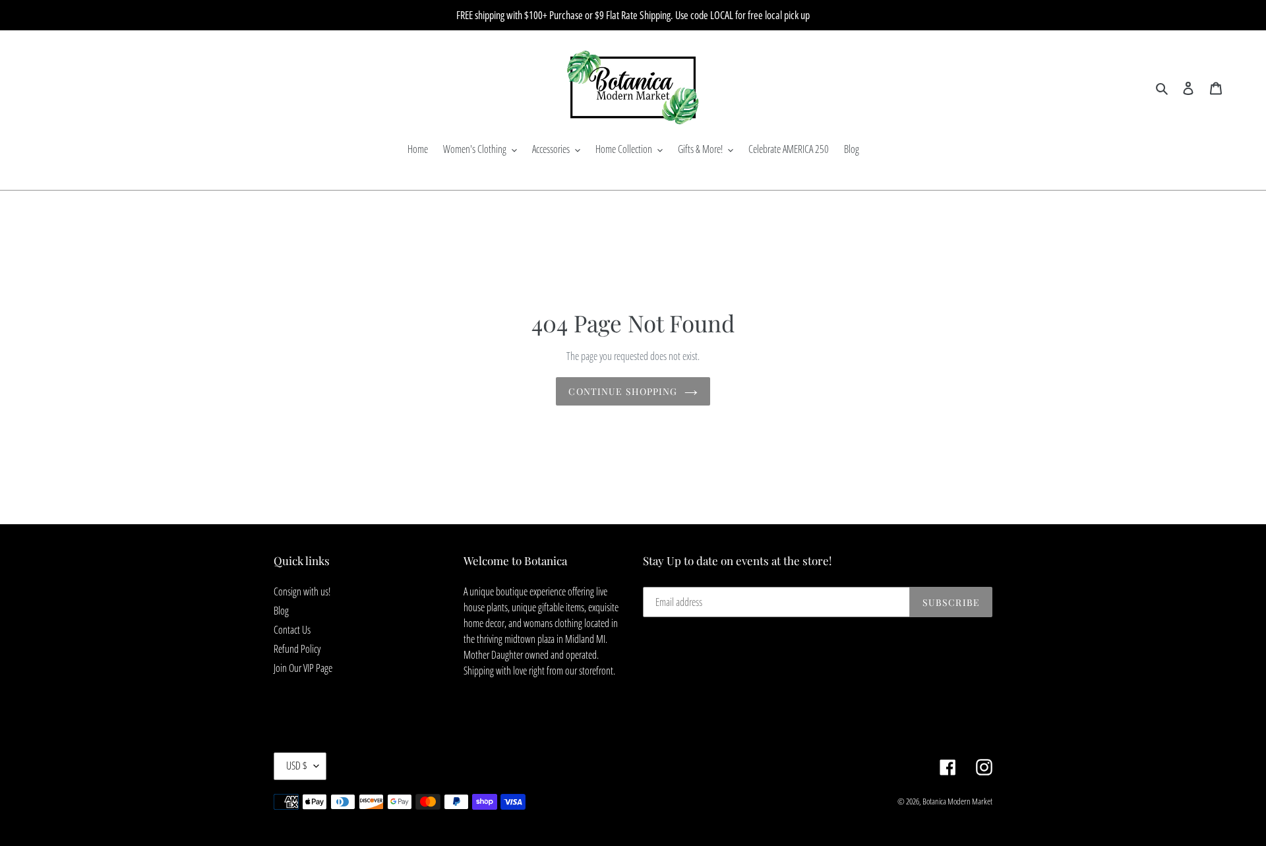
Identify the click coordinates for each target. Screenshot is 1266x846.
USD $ (296, 765)
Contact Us (292, 629)
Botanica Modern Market (957, 801)
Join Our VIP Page (303, 668)
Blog (281, 610)
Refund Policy (297, 649)
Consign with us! (302, 591)
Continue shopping (622, 391)
